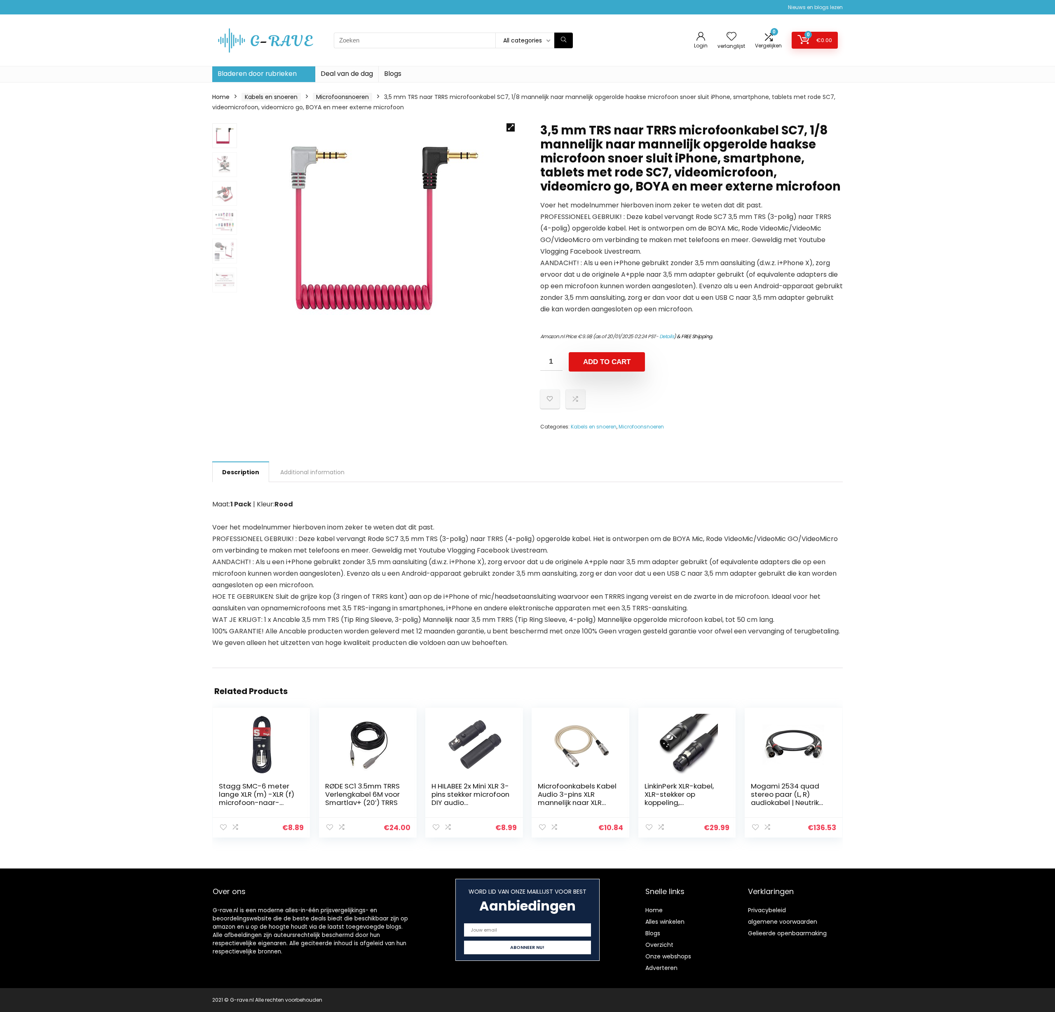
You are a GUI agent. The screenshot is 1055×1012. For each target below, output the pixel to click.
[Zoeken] (563, 40)
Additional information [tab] (312, 472)
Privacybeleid (767, 910)
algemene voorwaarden (782, 922)
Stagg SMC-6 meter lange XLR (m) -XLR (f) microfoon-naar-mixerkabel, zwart (256, 798)
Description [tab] (240, 472)
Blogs (392, 73)
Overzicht (659, 945)
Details (666, 336)
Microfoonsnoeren (342, 97)
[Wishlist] (731, 37)
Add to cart (607, 362)
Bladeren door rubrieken (257, 73)
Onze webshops (668, 956)
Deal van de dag (347, 73)
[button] (510, 127)
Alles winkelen (665, 922)
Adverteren (661, 968)
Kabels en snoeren (271, 97)
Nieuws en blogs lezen (815, 7)
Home (221, 97)
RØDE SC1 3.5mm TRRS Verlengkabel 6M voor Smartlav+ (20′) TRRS (362, 794)
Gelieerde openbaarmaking (787, 933)
